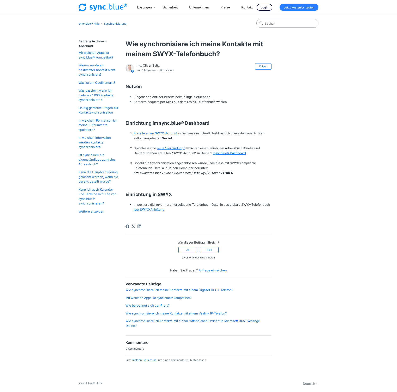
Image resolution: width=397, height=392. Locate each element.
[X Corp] (133, 226)
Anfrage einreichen (213, 270)
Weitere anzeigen (91, 211)
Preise (225, 7)
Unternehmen (199, 7)
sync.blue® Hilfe (89, 23)
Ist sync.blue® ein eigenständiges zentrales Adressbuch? (97, 159)
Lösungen (144, 7)
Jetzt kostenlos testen (299, 7)
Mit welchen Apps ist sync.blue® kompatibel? (96, 55)
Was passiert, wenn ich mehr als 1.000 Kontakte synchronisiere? (96, 95)
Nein (209, 249)
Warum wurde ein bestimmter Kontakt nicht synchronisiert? (97, 69)
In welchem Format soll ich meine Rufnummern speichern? (98, 125)
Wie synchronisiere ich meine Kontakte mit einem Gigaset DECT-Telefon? (179, 290)
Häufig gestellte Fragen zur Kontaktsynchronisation (98, 110)
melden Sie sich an (144, 360)
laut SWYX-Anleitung (149, 210)
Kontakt (246, 7)
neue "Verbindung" (171, 148)
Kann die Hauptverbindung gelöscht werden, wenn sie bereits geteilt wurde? (98, 176)
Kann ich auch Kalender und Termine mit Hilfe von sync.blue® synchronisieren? (97, 197)
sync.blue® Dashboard (229, 153)
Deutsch (309, 383)
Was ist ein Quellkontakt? (97, 83)
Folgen (263, 66)
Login (264, 7)
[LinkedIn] (139, 226)
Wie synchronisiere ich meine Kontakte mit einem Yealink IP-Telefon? (176, 313)
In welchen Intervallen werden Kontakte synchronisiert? (95, 142)
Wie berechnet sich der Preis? (148, 305)
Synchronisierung (115, 23)
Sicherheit (170, 7)
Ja (187, 249)
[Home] (103, 7)
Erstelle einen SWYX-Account (155, 133)
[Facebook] (127, 226)
